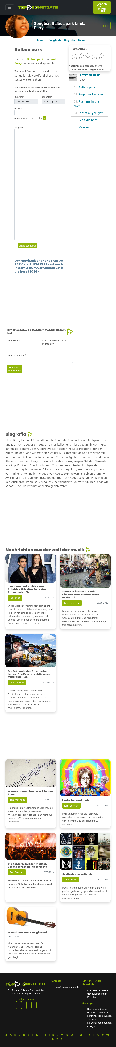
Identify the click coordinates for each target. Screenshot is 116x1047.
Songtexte (55, 40)
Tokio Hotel (70, 879)
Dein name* (13, 340)
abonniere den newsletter (28, 117)
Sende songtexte (27, 245)
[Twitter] (34, 1005)
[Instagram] (28, 1005)
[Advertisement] (58, 295)
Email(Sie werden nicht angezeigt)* (54, 342)
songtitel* (47, 96)
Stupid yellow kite (91, 94)
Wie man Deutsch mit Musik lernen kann (30, 793)
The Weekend (17, 799)
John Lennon (71, 805)
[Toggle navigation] (9, 7)
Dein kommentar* (16, 355)
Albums (41, 40)
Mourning (85, 127)
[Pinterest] (23, 1005)
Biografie (70, 40)
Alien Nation (17, 682)
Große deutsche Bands (77, 874)
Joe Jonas (15, 597)
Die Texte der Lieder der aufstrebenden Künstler (98, 994)
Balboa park (87, 87)
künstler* (19, 96)
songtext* (19, 127)
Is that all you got (91, 113)
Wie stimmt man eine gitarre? (27, 932)
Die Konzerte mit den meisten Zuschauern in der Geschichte (27, 865)
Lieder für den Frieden (76, 800)
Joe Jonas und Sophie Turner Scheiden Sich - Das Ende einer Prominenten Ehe (28, 589)
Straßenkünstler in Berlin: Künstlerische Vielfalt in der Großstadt (80, 594)
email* (18, 108)
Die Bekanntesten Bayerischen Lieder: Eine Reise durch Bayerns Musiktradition (29, 674)
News (81, 40)
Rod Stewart (17, 872)
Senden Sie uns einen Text (102, 7)
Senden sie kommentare (14, 369)
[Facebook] (18, 1005)
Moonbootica (72, 603)
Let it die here (88, 120)
